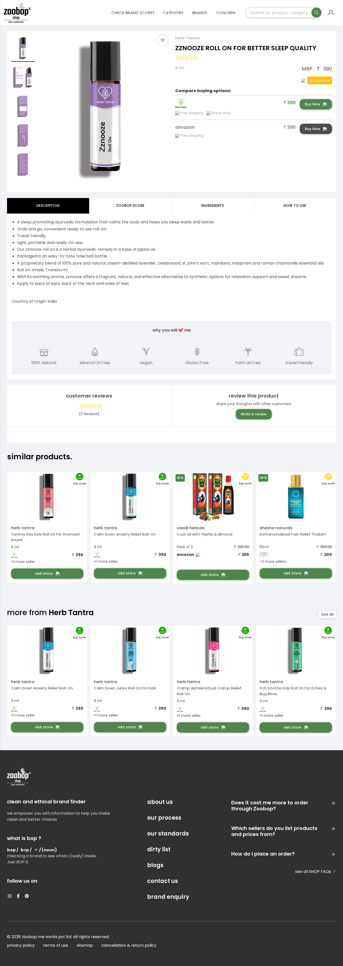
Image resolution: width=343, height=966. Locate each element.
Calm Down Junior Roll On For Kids (125, 688)
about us (160, 802)
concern (225, 12)
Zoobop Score (130, 205)
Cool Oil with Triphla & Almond (204, 534)
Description (48, 205)
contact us (162, 881)
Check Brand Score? (133, 12)
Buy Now (312, 104)
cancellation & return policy (128, 945)
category (173, 12)
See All (327, 614)
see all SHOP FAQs (313, 871)
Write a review (254, 414)
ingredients (212, 205)
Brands (200, 12)
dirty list (158, 849)
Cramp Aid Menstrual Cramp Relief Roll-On (209, 690)
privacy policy (21, 945)
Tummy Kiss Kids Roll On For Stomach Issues (45, 537)
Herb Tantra (187, 38)
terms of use (55, 945)
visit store (44, 573)
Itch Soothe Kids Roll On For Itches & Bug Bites (293, 690)
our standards (168, 834)
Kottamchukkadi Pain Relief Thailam (293, 534)
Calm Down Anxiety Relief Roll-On (125, 534)
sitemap (85, 945)
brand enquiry (168, 897)
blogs (155, 865)
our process (164, 818)
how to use (294, 205)
